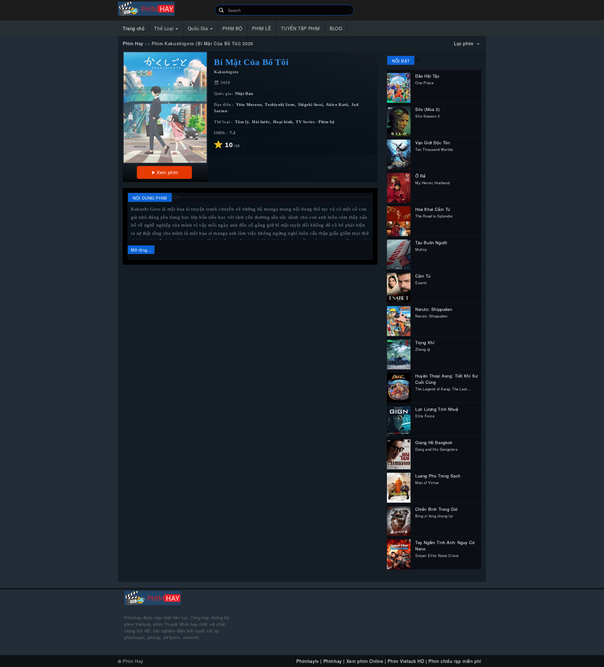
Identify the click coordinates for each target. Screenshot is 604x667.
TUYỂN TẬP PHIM (300, 28)
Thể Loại (164, 28)
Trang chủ (133, 28)
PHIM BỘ (232, 28)
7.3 (233, 133)
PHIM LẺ (261, 28)
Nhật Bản (244, 93)
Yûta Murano (249, 104)
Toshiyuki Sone (279, 104)
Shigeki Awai (310, 104)
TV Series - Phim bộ (315, 122)
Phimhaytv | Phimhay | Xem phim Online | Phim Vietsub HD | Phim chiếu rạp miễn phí (164, 9)
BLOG (336, 28)
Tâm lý (242, 122)
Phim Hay (133, 43)
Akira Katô (337, 104)
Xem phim (167, 172)
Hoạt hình (282, 122)
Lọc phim (464, 43)
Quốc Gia (199, 28)
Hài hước (261, 122)
